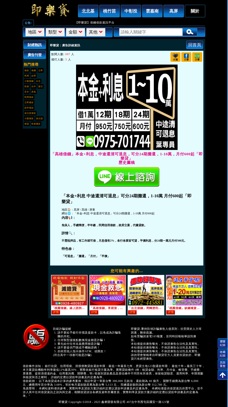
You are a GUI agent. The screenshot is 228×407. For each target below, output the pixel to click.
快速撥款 (36, 124)
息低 (33, 92)
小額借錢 (29, 81)
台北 (38, 81)
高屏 (173, 11)
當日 (40, 86)
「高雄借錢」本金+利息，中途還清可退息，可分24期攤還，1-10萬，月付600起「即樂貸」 (49, 10)
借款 (26, 70)
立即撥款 (29, 102)
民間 (26, 76)
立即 (40, 70)
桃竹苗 (109, 11)
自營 (33, 76)
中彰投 (131, 11)
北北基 (88, 11)
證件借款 (29, 108)
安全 (26, 92)
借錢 (33, 70)
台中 (33, 86)
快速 (26, 86)
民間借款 (29, 97)
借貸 (26, 124)
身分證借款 (30, 113)
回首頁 (194, 44)
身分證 (39, 118)
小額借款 (29, 118)
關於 (195, 11)
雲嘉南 (152, 11)
